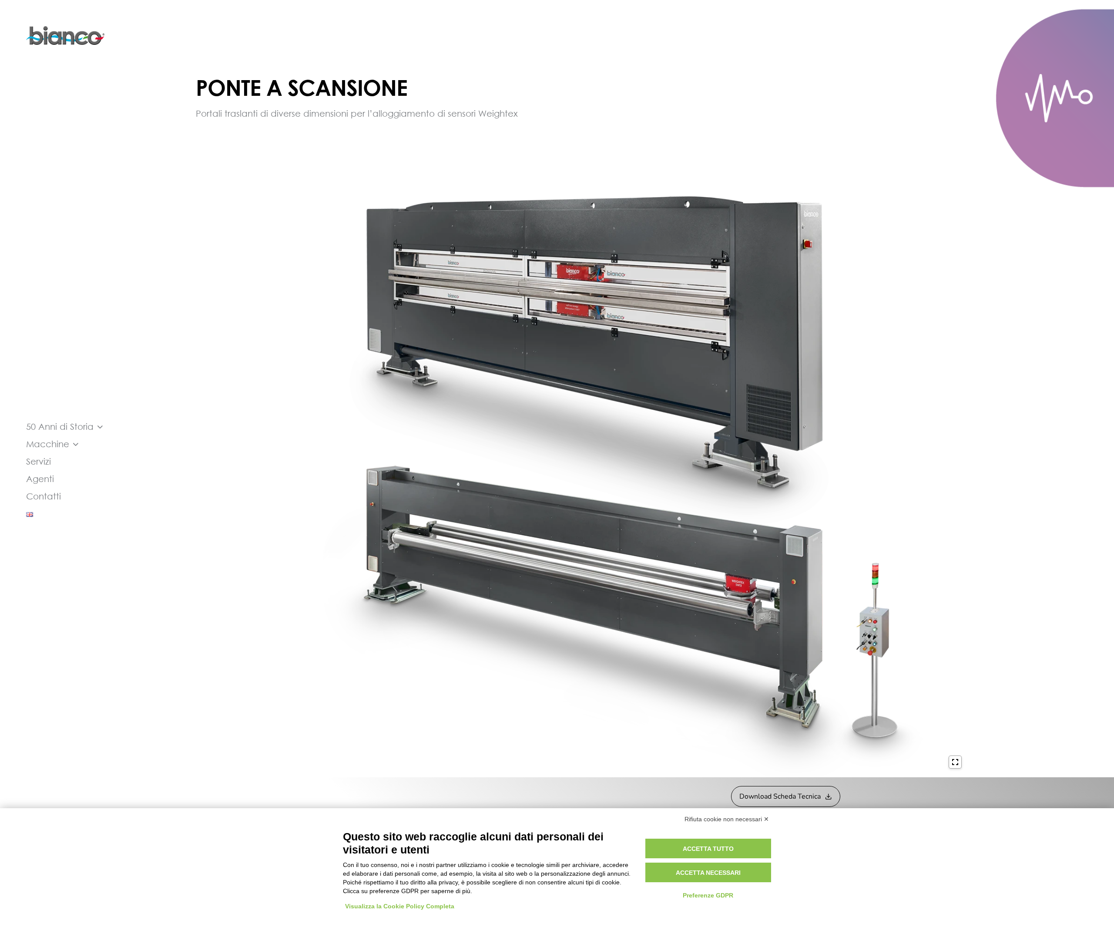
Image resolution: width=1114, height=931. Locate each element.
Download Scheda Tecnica (780, 796)
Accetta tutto (708, 848)
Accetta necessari (708, 872)
